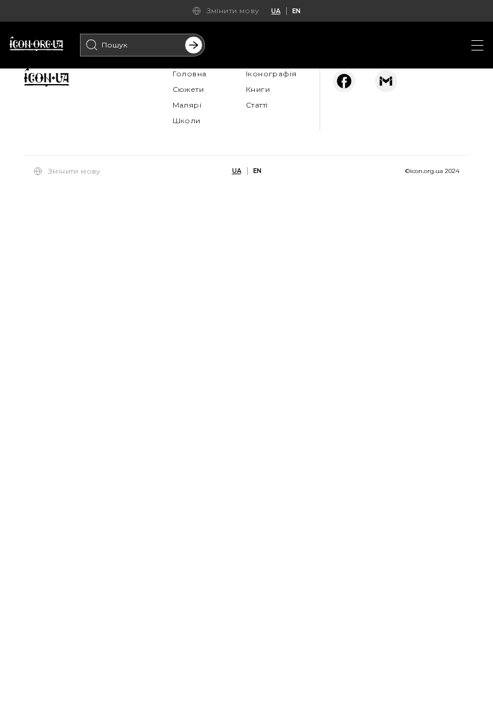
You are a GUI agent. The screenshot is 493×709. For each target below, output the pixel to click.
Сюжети (188, 89)
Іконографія (271, 73)
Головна (190, 73)
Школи (187, 120)
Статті (257, 104)
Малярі (187, 104)
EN (296, 11)
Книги (258, 89)
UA (275, 11)
